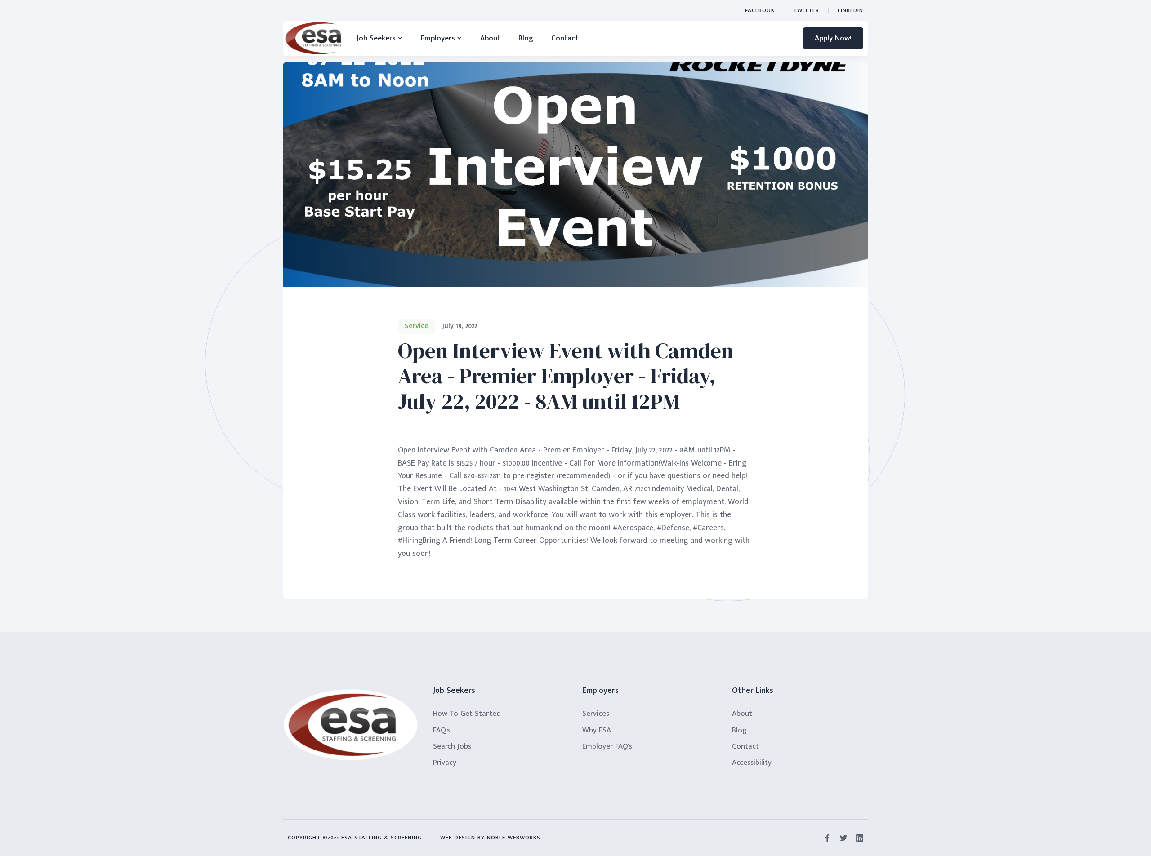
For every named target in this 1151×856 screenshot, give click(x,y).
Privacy (444, 762)
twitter (806, 10)
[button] (380, 38)
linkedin (850, 10)
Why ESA (596, 730)
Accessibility (752, 762)
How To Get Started (467, 713)
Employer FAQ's (607, 746)
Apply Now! (833, 38)
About (490, 38)
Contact (564, 38)
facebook (760, 10)
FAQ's (441, 730)
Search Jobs (452, 746)
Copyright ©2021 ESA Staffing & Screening (355, 837)
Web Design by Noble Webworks (490, 837)
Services (595, 713)
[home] (313, 38)
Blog (525, 38)
